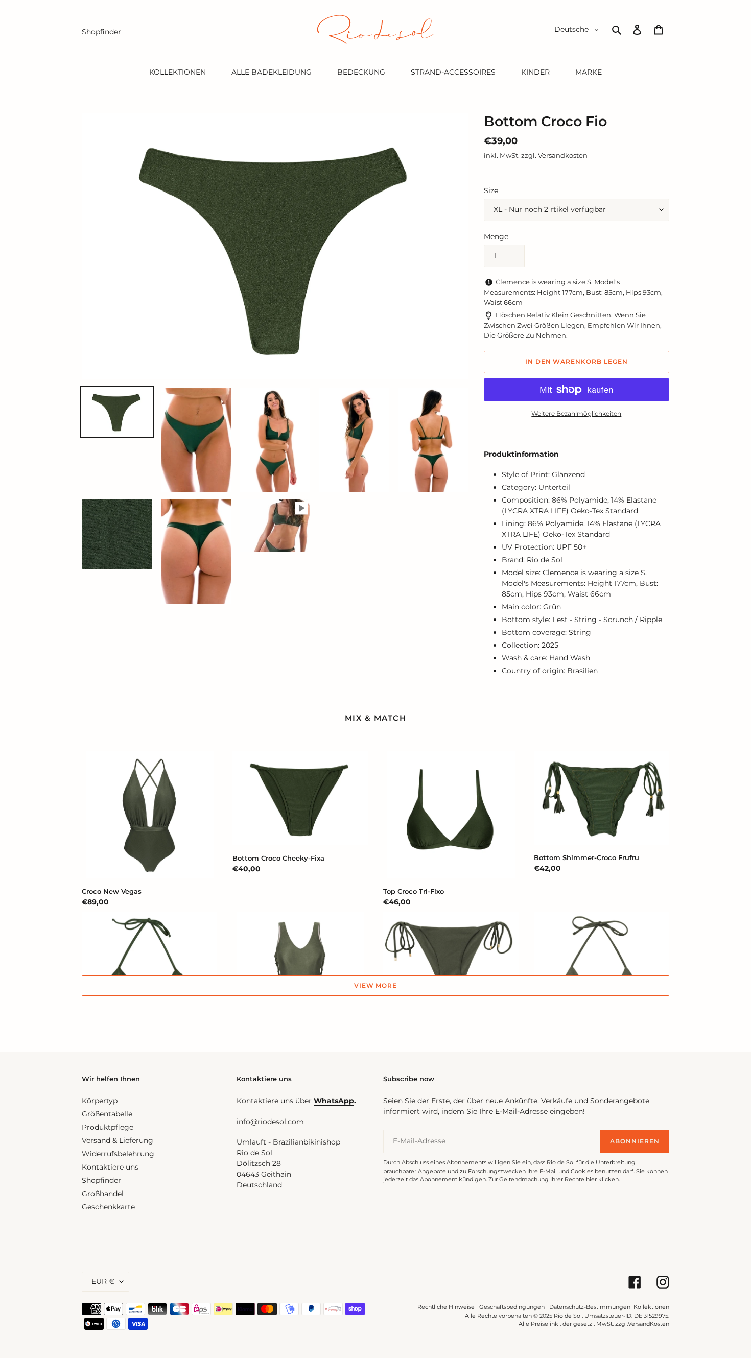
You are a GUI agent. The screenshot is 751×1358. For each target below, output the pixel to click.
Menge (496, 236)
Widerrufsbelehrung (118, 1153)
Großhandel (103, 1193)
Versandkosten (563, 155)
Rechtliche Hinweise (446, 1307)
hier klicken (602, 1179)
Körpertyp (100, 1100)
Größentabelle (107, 1113)
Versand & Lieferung (117, 1140)
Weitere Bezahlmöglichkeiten (576, 413)
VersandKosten (648, 1323)
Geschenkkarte (108, 1206)
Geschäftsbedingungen (512, 1307)
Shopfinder (101, 1180)
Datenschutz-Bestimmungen (589, 1307)
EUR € (102, 1281)
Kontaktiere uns (110, 1167)
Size (491, 190)
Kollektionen (651, 1307)
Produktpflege (107, 1127)
